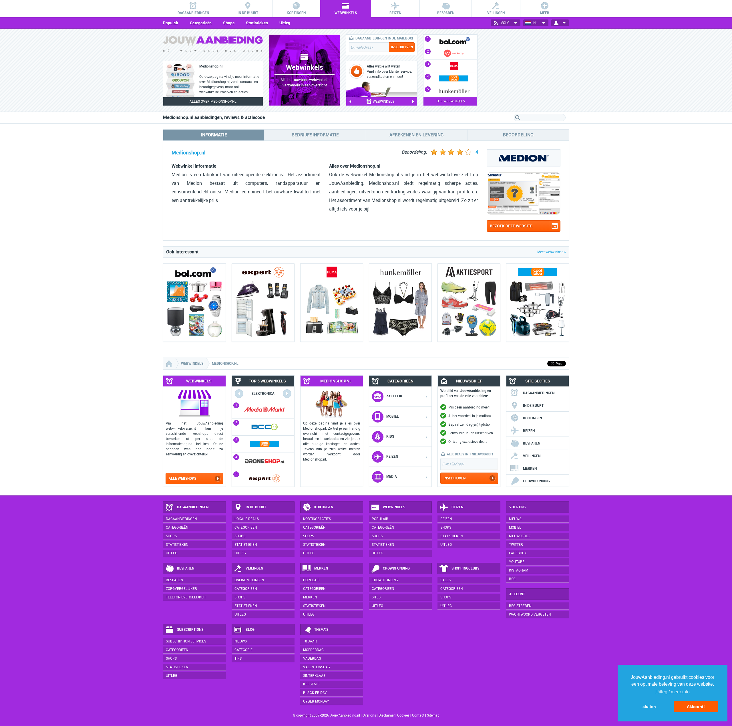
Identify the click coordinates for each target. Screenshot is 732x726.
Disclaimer (387, 715)
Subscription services (186, 641)
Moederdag (313, 650)
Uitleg (284, 23)
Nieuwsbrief (520, 536)
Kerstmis (311, 684)
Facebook (518, 553)
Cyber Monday (316, 701)
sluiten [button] (649, 706)
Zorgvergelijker (181, 589)
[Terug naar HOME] (213, 45)
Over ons (369, 715)
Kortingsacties (317, 519)
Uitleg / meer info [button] (672, 691)
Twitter (516, 545)
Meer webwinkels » (551, 252)
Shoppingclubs (465, 568)
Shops (228, 23)
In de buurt (533, 406)
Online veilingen (249, 580)
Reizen (529, 431)
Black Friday (315, 693)
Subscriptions (190, 630)
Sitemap (433, 715)
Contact (418, 715)
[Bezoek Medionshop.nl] (523, 213)
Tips (238, 658)
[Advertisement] (526, 70)
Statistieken (257, 23)
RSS (512, 579)
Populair (170, 23)
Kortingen (532, 418)
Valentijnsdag (316, 667)
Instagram (518, 570)
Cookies (402, 715)
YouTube (516, 562)
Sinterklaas (314, 676)
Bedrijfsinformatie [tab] (315, 135)
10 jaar (310, 641)
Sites (376, 597)
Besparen (531, 443)
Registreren (520, 606)
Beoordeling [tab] (518, 135)
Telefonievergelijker (186, 597)
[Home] (169, 363)
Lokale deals (246, 519)
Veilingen (531, 456)
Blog (250, 630)
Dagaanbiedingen (538, 393)
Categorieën (201, 23)
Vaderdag (312, 658)
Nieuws (240, 641)
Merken (530, 469)
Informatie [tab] (214, 135)
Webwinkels (394, 507)
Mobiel (515, 527)
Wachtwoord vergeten (530, 614)
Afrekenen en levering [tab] (416, 135)
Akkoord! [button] (696, 706)
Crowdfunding (536, 481)
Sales (445, 580)
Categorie (243, 650)
